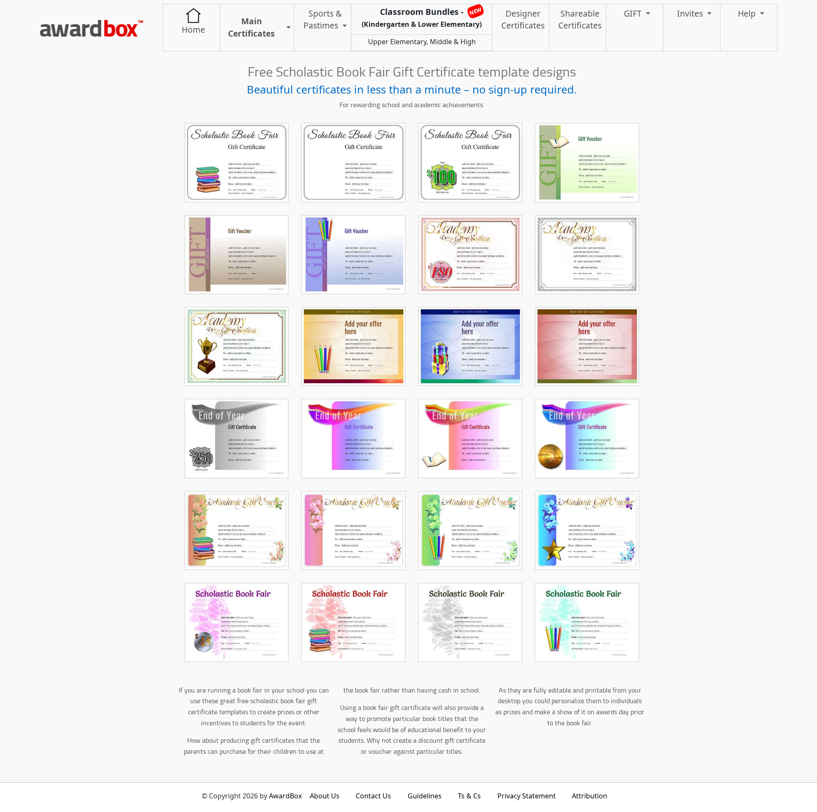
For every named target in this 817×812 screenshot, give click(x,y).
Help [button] (748, 13)
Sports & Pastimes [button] (322, 19)
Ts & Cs (469, 796)
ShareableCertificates (580, 19)
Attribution (589, 796)
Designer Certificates (523, 19)
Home (193, 29)
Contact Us (373, 796)
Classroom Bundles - (422, 17)
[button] (286, 27)
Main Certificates (251, 27)
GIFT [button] (634, 13)
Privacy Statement (526, 796)
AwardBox (285, 796)
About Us (325, 796)
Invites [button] (691, 13)
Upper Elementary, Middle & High (422, 41)
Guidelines (425, 796)
